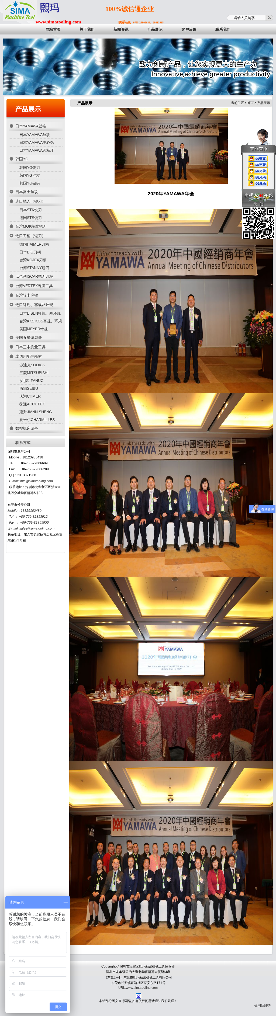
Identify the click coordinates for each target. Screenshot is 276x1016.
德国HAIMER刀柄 (34, 244)
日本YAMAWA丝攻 (34, 135)
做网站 (259, 1005)
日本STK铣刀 (30, 210)
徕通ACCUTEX (32, 404)
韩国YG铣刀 (29, 167)
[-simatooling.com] (20, 10)
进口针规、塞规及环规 (34, 304)
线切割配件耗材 (28, 356)
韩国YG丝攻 (29, 175)
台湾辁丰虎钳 (26, 295)
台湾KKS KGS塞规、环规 (40, 321)
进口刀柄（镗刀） (30, 236)
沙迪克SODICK (32, 365)
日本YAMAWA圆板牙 (36, 150)
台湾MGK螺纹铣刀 (31, 226)
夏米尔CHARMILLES (37, 419)
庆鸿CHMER (30, 396)
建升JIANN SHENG (35, 412)
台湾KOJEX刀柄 (33, 260)
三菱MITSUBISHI (34, 373)
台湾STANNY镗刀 (34, 268)
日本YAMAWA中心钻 (36, 142)
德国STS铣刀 (30, 217)
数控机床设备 (26, 428)
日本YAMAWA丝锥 (30, 126)
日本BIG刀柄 (30, 252)
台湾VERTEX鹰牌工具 (34, 286)
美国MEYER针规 (33, 329)
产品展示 (28, 109)
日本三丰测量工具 (30, 347)
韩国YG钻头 (29, 183)
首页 (250, 103)
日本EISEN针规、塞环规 (40, 313)
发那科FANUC (31, 380)
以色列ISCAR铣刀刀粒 (34, 276)
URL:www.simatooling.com (138, 988)
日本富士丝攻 (26, 192)
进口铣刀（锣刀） (30, 201)
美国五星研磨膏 (28, 337)
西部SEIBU (28, 388)
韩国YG (21, 159)
